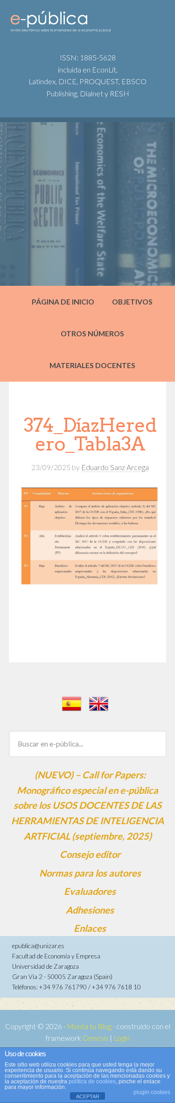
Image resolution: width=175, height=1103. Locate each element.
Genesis (95, 1038)
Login (121, 1038)
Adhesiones (90, 909)
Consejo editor (90, 854)
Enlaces (90, 928)
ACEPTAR (87, 1096)
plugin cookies (151, 1092)
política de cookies (92, 1081)
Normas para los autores (90, 872)
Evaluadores (90, 891)
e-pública (79, 24)
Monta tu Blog (89, 1026)
